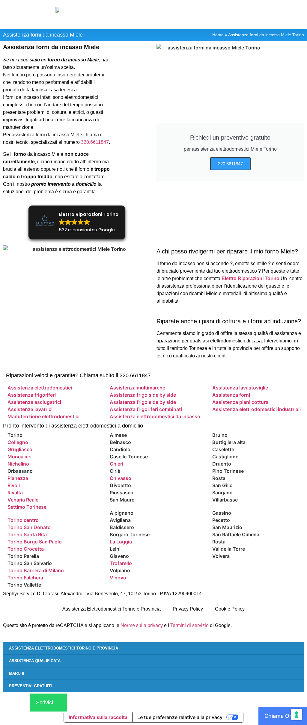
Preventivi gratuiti (30, 686)
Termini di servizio (189, 625)
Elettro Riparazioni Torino (250, 278)
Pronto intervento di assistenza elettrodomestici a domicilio (73, 426)
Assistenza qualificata (35, 660)
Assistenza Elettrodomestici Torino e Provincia (111, 608)
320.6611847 (95, 142)
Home (218, 35)
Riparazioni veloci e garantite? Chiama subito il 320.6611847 (78, 375)
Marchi (16, 673)
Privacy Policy (188, 608)
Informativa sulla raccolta (98, 717)
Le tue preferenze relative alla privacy (179, 717)
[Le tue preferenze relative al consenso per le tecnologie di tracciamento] (296, 714)
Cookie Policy (230, 608)
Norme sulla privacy (142, 625)
